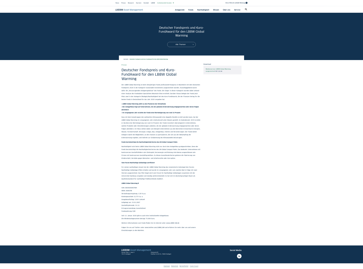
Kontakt (146, 3)
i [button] (246, 3)
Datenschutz (174, 266)
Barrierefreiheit (184, 266)
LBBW (153, 3)
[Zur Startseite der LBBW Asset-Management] (129, 10)
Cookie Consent (194, 266)
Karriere (138, 3)
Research (131, 3)
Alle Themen (180, 44)
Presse (123, 3)
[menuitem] (180, 10)
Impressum (167, 266)
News (117, 3)
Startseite (125, 59)
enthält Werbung (236, 3)
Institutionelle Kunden (164, 3)
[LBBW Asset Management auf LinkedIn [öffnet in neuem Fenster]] (239, 256)
